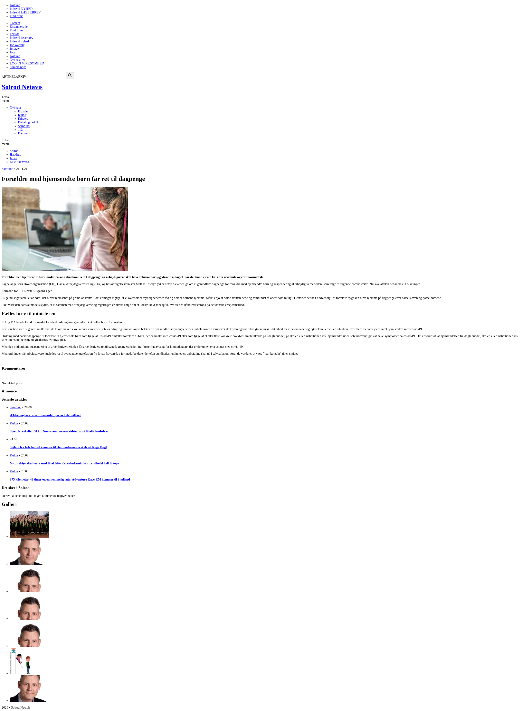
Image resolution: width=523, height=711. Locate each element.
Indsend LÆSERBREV (25, 12)
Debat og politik (28, 122)
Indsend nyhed (19, 41)
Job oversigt (17, 45)
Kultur (22, 115)
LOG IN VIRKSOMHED (27, 63)
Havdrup (15, 154)
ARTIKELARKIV (14, 76)
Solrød (14, 151)
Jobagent (15, 48)
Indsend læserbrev (21, 37)
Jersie (13, 158)
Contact (15, 23)
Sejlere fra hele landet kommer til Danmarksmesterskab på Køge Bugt (58, 447)
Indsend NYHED (21, 8)
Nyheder (15, 107)
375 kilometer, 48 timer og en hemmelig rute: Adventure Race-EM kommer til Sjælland (70, 479)
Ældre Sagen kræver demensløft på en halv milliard (45, 415)
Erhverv (23, 118)
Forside (14, 34)
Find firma (16, 16)
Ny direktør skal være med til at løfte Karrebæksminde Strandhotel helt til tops (64, 463)
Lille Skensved (19, 162)
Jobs (13, 52)
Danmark (24, 133)
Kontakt (15, 5)
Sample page (18, 67)
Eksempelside (19, 26)
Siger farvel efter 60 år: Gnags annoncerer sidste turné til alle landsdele (59, 431)
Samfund (24, 126)
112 (20, 129)
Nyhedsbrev (18, 59)
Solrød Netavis (22, 87)
